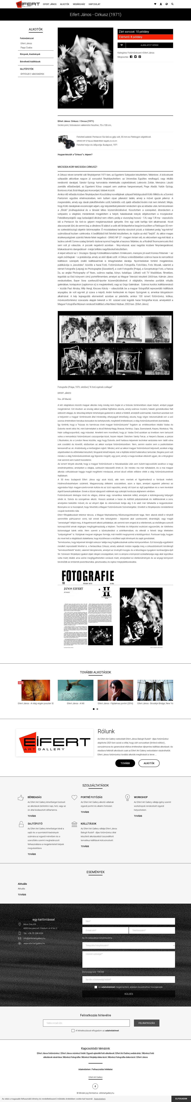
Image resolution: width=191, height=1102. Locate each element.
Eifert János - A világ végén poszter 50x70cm (39, 703)
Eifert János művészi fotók (73, 1053)
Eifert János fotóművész (48, 1053)
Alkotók (64, 4)
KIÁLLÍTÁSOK (88, 823)
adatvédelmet (112, 1030)
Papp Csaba (26, 47)
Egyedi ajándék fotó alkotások (100, 1053)
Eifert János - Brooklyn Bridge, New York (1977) (159, 703)
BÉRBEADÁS (35, 797)
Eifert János (49, 4)
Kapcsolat (94, 4)
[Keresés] (172, 4)
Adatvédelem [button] (100, 1099)
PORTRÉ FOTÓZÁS (91, 797)
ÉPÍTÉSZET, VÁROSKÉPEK (32, 74)
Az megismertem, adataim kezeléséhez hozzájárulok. (130, 987)
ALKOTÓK (149, 763)
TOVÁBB (125, 763)
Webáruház (79, 4)
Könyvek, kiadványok (30, 54)
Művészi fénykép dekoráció (94, 1057)
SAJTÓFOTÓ (35, 823)
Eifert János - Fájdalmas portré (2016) (115, 703)
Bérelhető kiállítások (30, 61)
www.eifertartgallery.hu (34, 943)
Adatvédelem (84, 1069)
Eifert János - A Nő (75, 703)
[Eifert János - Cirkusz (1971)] (85, 68)
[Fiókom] (161, 4)
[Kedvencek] (155, 4)
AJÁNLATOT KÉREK (149, 45)
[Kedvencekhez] (122, 45)
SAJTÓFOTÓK (26, 69)
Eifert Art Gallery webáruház (128, 1053)
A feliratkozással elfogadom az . (97, 1030)
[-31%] (36, 690)
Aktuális (22, 883)
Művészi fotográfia (71, 1057)
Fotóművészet (27, 38)
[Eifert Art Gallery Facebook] (95, 1086)
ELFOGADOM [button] (181, 1099)
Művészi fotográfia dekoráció (121, 1057)
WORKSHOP (141, 797)
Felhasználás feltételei (102, 1069)
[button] (166, 4)
